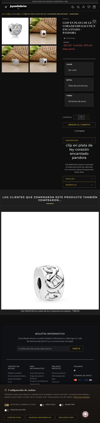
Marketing (70, 404)
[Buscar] (78, 7)
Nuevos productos (58, 373)
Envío (10, 382)
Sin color (72, 70)
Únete (76, 348)
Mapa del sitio (35, 384)
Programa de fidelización (39, 381)
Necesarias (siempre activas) (23, 404)
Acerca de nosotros (37, 373)
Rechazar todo (66, 417)
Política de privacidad (81, 397)
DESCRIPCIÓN (72, 140)
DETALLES (70, 179)
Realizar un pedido (14, 373)
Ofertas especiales (58, 376)
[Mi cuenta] (83, 7)
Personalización (18, 410)
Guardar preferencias (40, 417)
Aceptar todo (14, 417)
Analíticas (50, 404)
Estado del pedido (14, 379)
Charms (13, 14)
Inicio (5, 14)
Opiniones (55, 382)
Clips (22, 14)
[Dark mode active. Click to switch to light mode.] (72, 7)
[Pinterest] (74, 370)
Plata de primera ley (78, 86)
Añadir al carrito (79, 125)
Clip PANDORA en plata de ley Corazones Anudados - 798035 (50, 311)
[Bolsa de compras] (94, 7)
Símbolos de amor (77, 101)
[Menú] (5, 7)
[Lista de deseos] (89, 7)
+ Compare (79, 131)
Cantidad (67, 117)
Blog (53, 379)
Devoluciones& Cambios (17, 376)
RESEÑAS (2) (71, 185)
